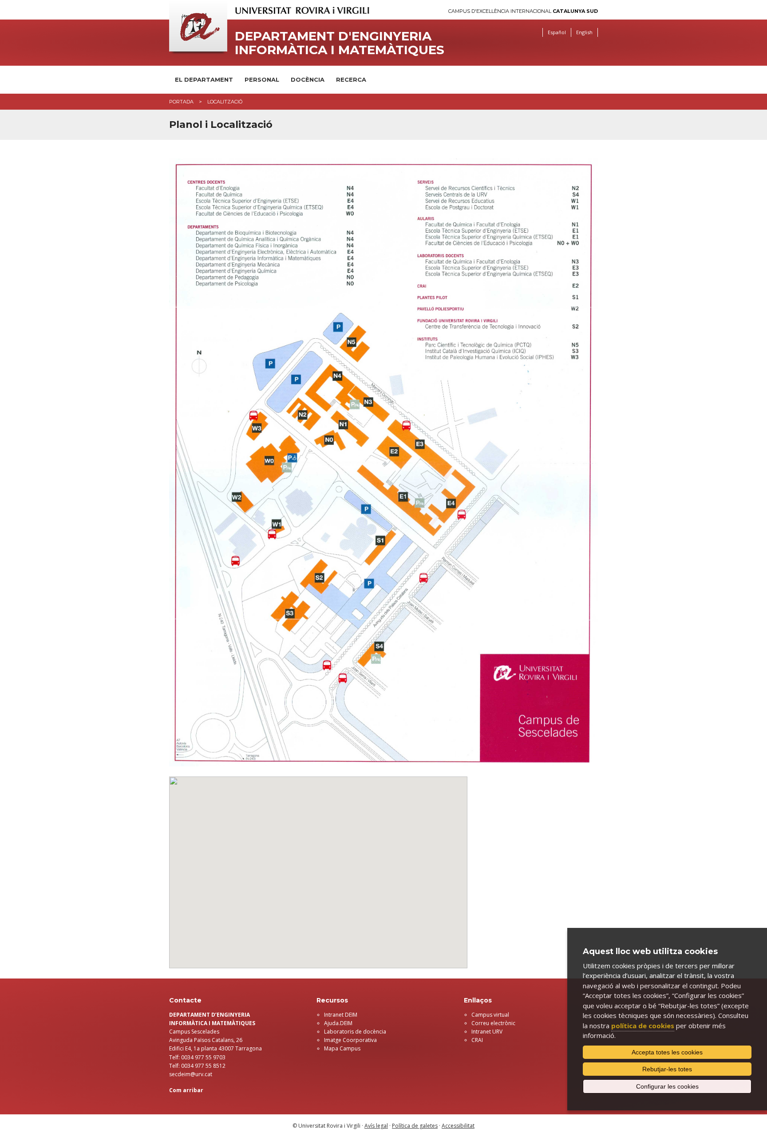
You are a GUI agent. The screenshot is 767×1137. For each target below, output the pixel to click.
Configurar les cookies (667, 1086)
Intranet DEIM (340, 1014)
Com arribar (186, 1090)
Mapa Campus (342, 1048)
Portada (181, 102)
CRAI (477, 1040)
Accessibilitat (458, 1125)
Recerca (351, 79)
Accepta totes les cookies (667, 1052)
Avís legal (376, 1125)
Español (557, 32)
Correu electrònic (493, 1023)
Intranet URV (486, 1031)
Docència (307, 79)
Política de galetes (415, 1125)
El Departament (204, 79)
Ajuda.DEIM (338, 1023)
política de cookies (642, 1025)
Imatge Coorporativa (350, 1040)
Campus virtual (490, 1014)
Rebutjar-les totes (667, 1069)
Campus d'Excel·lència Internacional (523, 11)
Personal (262, 79)
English (584, 32)
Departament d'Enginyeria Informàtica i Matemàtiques (339, 43)
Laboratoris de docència (355, 1031)
